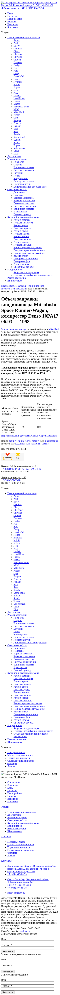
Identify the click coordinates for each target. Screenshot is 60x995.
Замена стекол (21, 255)
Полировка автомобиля (26, 258)
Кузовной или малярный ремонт (32, 443)
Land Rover (19, 98)
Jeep (16, 90)
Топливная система (24, 167)
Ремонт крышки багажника (28, 247)
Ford (16, 70)
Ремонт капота (21, 236)
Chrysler (18, 57)
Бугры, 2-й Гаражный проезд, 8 (17, 5)
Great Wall (19, 76)
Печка (17, 175)
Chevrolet (18, 54)
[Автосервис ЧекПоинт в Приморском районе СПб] (29, 2)
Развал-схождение (16, 278)
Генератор (19, 162)
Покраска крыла (22, 228)
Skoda (17, 134)
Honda (17, 79)
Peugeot (17, 120)
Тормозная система (24, 197)
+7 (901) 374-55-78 (34, 8)
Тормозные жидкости (18, 758)
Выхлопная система (24, 203)
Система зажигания (24, 170)
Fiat (15, 68)
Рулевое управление (24, 200)
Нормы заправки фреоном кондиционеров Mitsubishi (29, 435)
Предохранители (22, 184)
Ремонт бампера (22, 220)
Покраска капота (22, 239)
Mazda (17, 104)
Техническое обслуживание (21, 493)
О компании (13, 782)
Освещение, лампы (24, 181)
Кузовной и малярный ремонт (23, 217)
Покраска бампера (23, 222)
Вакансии (12, 24)
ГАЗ (16, 153)
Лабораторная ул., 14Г (12, 8)
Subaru (17, 139)
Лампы (11, 766)
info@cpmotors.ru (16, 892)
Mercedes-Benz (21, 106)
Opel (16, 117)
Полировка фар (22, 261)
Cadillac (18, 48)
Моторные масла (16, 752)
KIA (16, 92)
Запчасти (6, 836)
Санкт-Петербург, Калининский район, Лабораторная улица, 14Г (28, 880)
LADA (17, 95)
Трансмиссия (20, 211)
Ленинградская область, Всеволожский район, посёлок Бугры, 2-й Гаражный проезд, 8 (31, 867)
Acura (17, 40)
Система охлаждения (25, 206)
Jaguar (17, 87)
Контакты (12, 27)
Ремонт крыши (21, 242)
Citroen (17, 59)
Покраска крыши (23, 244)
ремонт (35, 441)
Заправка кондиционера (26, 272)
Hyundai (18, 81)
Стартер (18, 164)
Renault (17, 126)
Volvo (16, 150)
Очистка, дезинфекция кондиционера (33, 275)
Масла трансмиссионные (20, 755)
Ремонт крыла (21, 225)
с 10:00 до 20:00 (19, 885)
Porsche (17, 123)
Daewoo (18, 62)
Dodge (17, 65)
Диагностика (14, 156)
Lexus (17, 101)
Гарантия (12, 16)
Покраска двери (22, 233)
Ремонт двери (21, 231)
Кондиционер (21, 178)
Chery (17, 51)
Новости (11, 21)
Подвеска (19, 195)
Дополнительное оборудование (30, 186)
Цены (10, 13)
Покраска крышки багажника (29, 250)
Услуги (5, 806)
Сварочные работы (24, 267)
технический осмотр (20, 441)
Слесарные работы (17, 189)
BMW (17, 46)
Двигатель (19, 192)
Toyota (17, 145)
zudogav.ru (25, 931)
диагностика (51, 441)
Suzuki (17, 142)
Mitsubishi (19, 112)
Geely (16, 73)
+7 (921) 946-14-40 (31, 468)
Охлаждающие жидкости (20, 760)
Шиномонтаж (14, 280)
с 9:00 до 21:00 (21, 871)
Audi (16, 43)
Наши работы (14, 18)
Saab (16, 128)
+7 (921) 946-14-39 (43, 5)
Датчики (18, 173)
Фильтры (12, 763)
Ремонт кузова (21, 264)
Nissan (17, 115)
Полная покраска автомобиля (29, 253)
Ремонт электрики (17, 159)
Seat (16, 131)
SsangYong (19, 137)
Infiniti (17, 84)
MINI (16, 109)
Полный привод (22, 214)
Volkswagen (20, 148)
